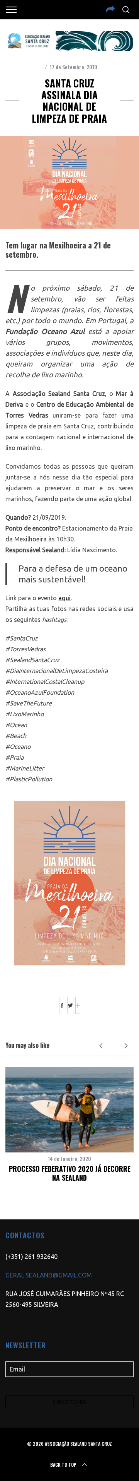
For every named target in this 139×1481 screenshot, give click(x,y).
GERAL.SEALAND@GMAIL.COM (48, 1275)
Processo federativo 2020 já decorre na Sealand (70, 1173)
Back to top (63, 1464)
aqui (64, 597)
